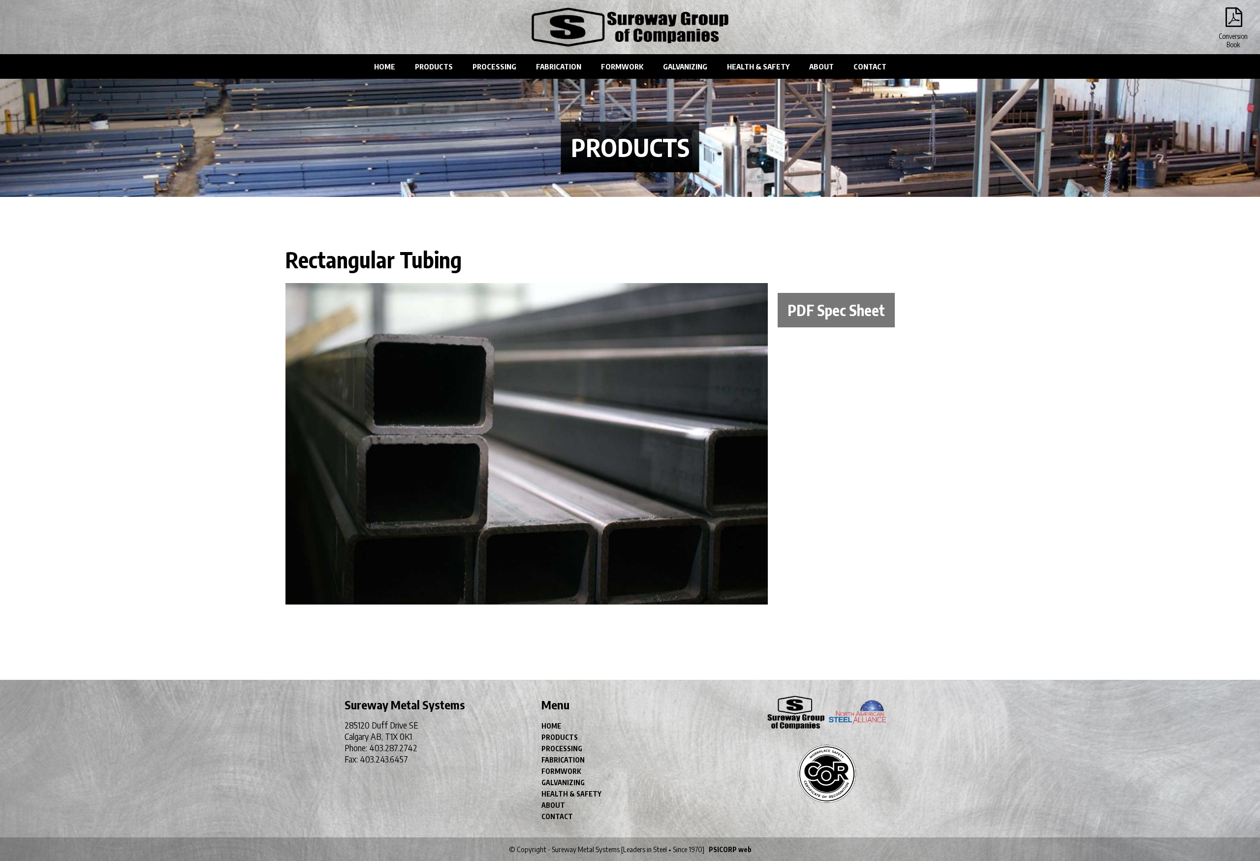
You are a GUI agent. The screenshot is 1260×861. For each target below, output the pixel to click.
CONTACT (869, 66)
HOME (384, 66)
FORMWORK (622, 66)
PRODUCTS (434, 66)
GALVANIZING (685, 66)
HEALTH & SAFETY (758, 66)
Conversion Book (1233, 19)
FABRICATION (558, 66)
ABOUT (821, 66)
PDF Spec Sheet (836, 310)
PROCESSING (494, 66)
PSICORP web (730, 849)
